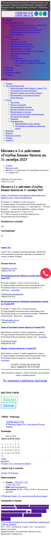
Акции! (5, 79)
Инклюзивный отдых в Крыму (27, 60)
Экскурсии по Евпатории (8, 508)
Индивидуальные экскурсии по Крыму (26, 30)
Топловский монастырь (7, 505)
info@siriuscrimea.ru (19, 487)
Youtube (4, 473)
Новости (9, 70)
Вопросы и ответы (13, 72)
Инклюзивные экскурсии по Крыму (25, 32)
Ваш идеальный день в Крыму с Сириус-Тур (28, 25)
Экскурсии (14, 39)
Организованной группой (21, 44)
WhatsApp (9, 399)
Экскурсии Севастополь (22, 505)
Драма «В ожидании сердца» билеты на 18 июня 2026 (23, 327)
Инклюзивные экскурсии (20, 49)
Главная (9, 20)
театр (28, 511)
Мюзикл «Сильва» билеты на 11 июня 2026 (18, 348)
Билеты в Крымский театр (34, 195)
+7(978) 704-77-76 (24, 15)
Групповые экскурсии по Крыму (23, 27)
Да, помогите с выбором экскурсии (25, 380)
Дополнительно (16, 58)
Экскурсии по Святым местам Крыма (32, 508)
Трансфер (14, 56)
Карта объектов (16, 34)
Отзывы (9, 74)
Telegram (8, 405)
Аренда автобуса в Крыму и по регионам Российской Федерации (27, 52)
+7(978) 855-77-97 (24, 12)
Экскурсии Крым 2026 (15, 23)
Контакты (10, 67)
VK (2, 226)
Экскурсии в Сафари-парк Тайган (39, 505)
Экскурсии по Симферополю (13, 511)
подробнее (15, 290)
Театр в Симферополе (23, 198)
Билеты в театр (17, 195)
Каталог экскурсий (18, 41)
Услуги (8, 37)
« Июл (3, 459)
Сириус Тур (6, 195)
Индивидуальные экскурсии (22, 46)
